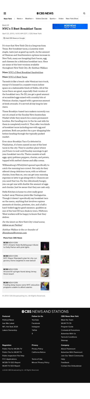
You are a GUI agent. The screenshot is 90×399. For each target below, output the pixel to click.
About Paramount (68, 349)
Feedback (65, 362)
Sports (52, 19)
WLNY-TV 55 (66, 323)
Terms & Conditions (69, 337)
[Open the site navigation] (17, 13)
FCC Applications (9, 359)
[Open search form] (84, 13)
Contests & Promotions (70, 330)
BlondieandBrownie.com (14, 232)
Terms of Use (37, 359)
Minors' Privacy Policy (40, 362)
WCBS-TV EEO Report (11, 362)
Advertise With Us (68, 334)
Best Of (5, 25)
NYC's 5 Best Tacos (18, 77)
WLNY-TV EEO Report (11, 366)
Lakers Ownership (9, 330)
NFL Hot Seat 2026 (10, 327)
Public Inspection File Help (13, 356)
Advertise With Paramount (71, 352)
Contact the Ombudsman (71, 366)
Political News (8, 320)
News (19, 19)
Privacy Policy (37, 349)
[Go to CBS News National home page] (45, 13)
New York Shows (73, 19)
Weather (28, 19)
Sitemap (64, 340)
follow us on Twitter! (12, 225)
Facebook (36, 323)
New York (8, 19)
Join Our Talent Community (72, 356)
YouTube (35, 320)
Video (61, 19)
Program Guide (67, 327)
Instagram (36, 327)
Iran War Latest (8, 323)
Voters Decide (41, 19)
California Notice (38, 352)
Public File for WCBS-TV (12, 349)
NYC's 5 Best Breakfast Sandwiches (26, 72)
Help (63, 359)
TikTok (34, 330)
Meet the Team (67, 320)
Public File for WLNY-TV (12, 352)
